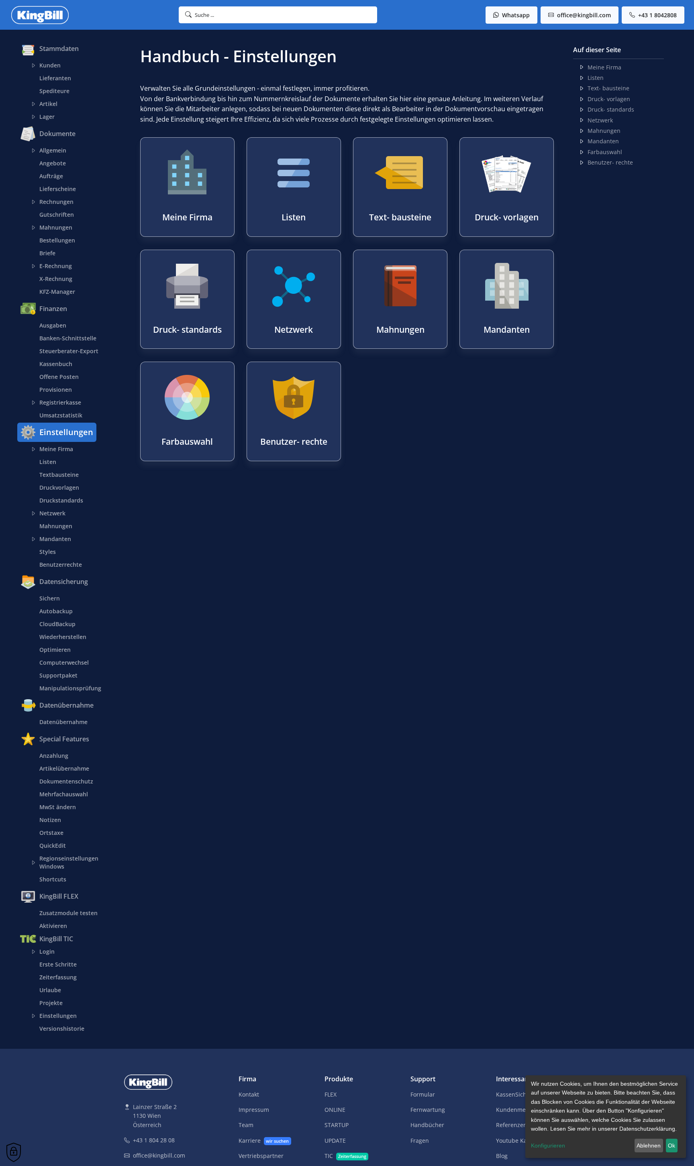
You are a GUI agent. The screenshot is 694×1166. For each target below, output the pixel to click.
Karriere (264, 1140)
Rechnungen (56, 202)
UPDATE (335, 1140)
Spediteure (54, 91)
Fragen (419, 1140)
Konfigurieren (548, 1145)
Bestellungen (57, 240)
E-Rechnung (55, 266)
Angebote (52, 163)
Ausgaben (52, 325)
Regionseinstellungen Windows (68, 862)
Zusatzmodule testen (68, 913)
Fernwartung (427, 1109)
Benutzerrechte (60, 564)
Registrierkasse (60, 402)
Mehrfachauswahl (63, 794)
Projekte (51, 1003)
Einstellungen (58, 1015)
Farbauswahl (605, 152)
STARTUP (337, 1125)
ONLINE (335, 1109)
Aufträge (51, 176)
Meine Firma (56, 449)
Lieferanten (55, 78)
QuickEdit (52, 845)
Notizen (50, 820)
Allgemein (52, 150)
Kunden (50, 65)
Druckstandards (61, 500)
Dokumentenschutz (66, 781)
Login (47, 951)
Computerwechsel (64, 662)
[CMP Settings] (13, 1152)
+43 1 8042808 (657, 15)
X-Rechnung (55, 279)
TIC (345, 1156)
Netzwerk (52, 513)
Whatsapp (515, 15)
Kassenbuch (55, 364)
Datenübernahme (63, 722)
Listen (47, 462)
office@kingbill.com (583, 15)
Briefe (47, 253)
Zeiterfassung (58, 977)
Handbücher (427, 1125)
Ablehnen (649, 1145)
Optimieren (55, 649)
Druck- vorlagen (609, 99)
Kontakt (249, 1094)
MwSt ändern (57, 807)
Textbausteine (59, 474)
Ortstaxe (51, 832)
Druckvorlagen (59, 487)
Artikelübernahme (64, 768)
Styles (47, 552)
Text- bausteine (608, 88)
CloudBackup (57, 624)
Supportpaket (58, 675)
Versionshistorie (61, 1028)
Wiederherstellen (62, 637)
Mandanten (55, 539)
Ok (671, 1145)
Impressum (254, 1109)
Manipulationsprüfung (70, 688)
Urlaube (50, 990)
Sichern (49, 598)
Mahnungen (55, 227)
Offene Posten (59, 377)
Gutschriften (56, 214)
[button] (278, 14)
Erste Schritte (58, 964)
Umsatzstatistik (60, 415)
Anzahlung (53, 755)
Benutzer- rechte (610, 162)
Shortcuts (52, 879)
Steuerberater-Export (68, 351)
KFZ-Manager (57, 291)
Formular (422, 1094)
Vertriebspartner (261, 1156)
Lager (47, 116)
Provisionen (55, 389)
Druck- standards (611, 109)
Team (246, 1125)
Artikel (48, 104)
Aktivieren (53, 926)
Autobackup (56, 611)
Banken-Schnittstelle (67, 338)
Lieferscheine (57, 189)
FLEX (331, 1094)
